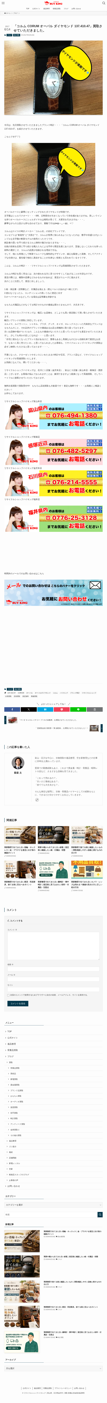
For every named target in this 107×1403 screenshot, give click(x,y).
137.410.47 (12, 693)
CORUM (21, 693)
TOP (9, 1031)
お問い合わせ (13, 1186)
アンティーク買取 (17, 1124)
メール (11, 975)
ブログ (9, 35)
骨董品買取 (12, 1050)
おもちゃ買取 (15, 1096)
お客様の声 (13, 1180)
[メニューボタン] (3, 3)
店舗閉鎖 (12, 1158)
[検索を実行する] (100, 1214)
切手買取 (14, 1113)
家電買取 (14, 1079)
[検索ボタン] (104, 3)
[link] (37, 800)
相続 (11, 1152)
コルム (55, 693)
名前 (10, 964)
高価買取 (34, 696)
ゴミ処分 (12, 1146)
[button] (12, 709)
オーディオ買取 (16, 1102)
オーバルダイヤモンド (43, 693)
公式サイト (12, 1038)
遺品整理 (11, 1044)
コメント (12, 930)
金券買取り (15, 1130)
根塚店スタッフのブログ (19, 1175)
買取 (11, 1062)
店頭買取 (17, 696)
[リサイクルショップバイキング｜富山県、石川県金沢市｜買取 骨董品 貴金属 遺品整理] (54, 3)
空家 (11, 1169)
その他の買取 (15, 1135)
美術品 (13, 1073)
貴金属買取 (15, 1085)
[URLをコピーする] (95, 709)
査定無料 (25, 696)
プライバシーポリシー (63, 1388)
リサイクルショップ (89, 693)
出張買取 (8, 696)
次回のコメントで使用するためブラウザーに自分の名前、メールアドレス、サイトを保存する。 (49, 995)
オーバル (29, 693)
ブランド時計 (75, 693)
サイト (10, 985)
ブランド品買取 (16, 1090)
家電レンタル (14, 1163)
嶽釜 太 (18, 772)
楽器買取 (14, 1107)
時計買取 (16, 35)
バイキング (64, 693)
